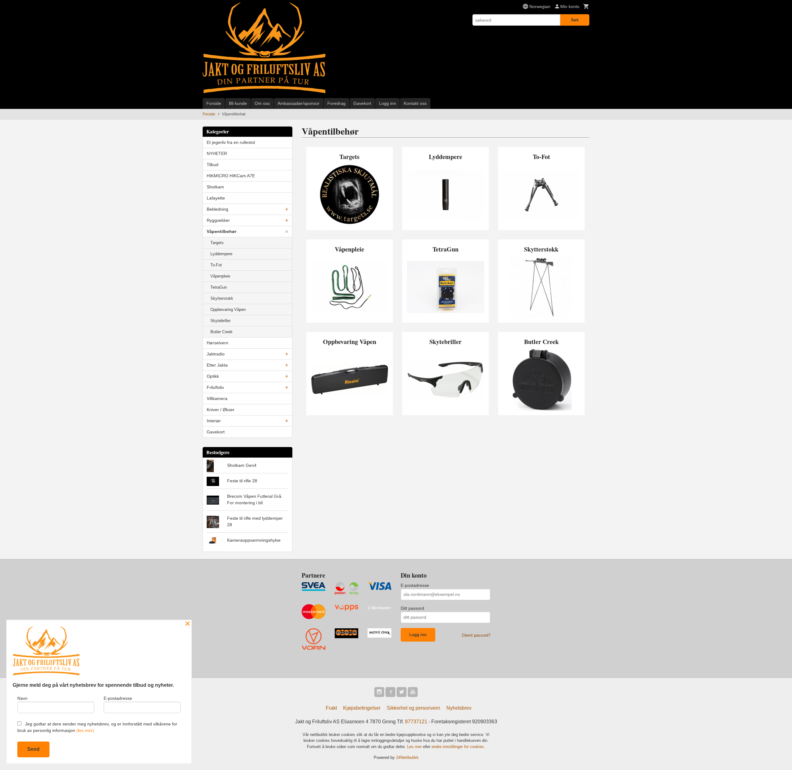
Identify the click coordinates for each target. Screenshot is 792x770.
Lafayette (216, 198)
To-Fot (216, 265)
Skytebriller (220, 320)
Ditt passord (412, 608)
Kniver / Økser (221, 409)
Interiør (214, 420)
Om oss (262, 103)
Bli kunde (238, 103)
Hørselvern (217, 342)
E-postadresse (415, 585)
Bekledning (217, 209)
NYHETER (217, 153)
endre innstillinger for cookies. (458, 746)
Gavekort (362, 103)
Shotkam (215, 186)
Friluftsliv (215, 387)
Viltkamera (217, 398)
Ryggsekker (218, 220)
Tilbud (212, 164)
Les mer (415, 746)
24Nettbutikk (407, 757)
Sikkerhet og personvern (413, 708)
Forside (213, 103)
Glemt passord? (476, 635)
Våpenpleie (220, 276)
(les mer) (85, 730)
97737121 (416, 721)
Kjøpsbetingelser (362, 708)
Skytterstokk (221, 298)
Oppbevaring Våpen (228, 309)
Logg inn (387, 103)
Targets (217, 242)
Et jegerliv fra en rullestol (231, 142)
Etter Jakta (217, 365)
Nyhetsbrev (458, 708)
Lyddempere (221, 254)
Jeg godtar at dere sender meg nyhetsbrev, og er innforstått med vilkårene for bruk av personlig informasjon (97, 727)
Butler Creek (221, 331)
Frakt (331, 708)
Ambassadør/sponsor (299, 103)
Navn (22, 698)
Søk (575, 19)
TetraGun (218, 287)
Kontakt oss (415, 103)
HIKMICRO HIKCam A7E (231, 175)
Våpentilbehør (221, 231)
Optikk (213, 376)
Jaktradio (216, 353)
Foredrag (336, 103)
